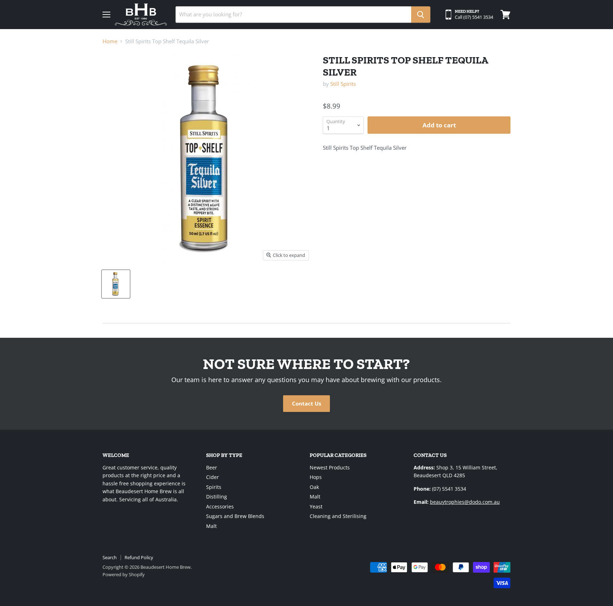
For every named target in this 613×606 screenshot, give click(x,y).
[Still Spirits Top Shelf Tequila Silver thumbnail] (116, 284)
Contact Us (306, 403)
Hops (316, 477)
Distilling (216, 496)
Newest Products (330, 467)
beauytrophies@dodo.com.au (465, 501)
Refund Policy (139, 557)
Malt (211, 526)
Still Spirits (343, 83)
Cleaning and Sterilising (338, 516)
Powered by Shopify (124, 574)
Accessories (220, 506)
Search (110, 557)
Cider (212, 477)
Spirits (213, 487)
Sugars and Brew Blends (235, 516)
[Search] (420, 14)
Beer (211, 467)
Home (110, 41)
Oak (314, 487)
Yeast (316, 506)
